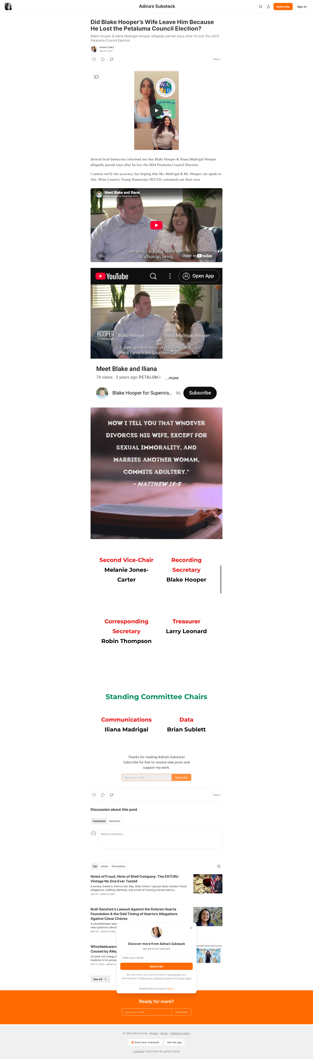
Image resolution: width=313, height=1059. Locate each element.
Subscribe (283, 6)
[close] (191, 928)
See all (97, 979)
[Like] (94, 59)
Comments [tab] (99, 821)
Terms (164, 1033)
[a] (156, 110)
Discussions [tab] (118, 866)
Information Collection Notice (155, 978)
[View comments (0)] (103, 59)
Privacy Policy (184, 978)
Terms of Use (174, 974)
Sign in (301, 6)
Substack (138, 1051)
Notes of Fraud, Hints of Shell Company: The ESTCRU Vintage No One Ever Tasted (134, 878)
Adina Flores (106, 47)
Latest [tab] (104, 866)
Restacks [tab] (114, 821)
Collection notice (180, 1033)
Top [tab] (95, 866)
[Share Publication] (268, 6)
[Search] (260, 6)
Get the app (174, 1042)
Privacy (154, 1033)
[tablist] (106, 821)
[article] (156, 887)
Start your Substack (147, 1042)
